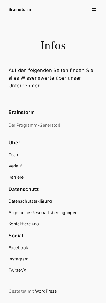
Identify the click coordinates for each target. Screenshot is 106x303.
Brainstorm (20, 9)
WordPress (46, 291)
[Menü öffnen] (93, 9)
